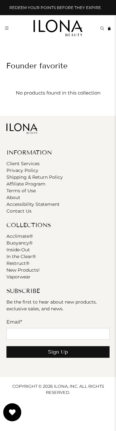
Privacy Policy (22, 170)
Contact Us (19, 211)
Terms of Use (21, 191)
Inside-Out (18, 250)
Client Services (23, 163)
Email (14, 322)
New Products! (23, 270)
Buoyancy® (19, 243)
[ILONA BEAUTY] (58, 28)
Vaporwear (18, 277)
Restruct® (17, 263)
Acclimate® (19, 236)
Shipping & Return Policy (34, 177)
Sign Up (58, 352)
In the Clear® (21, 256)
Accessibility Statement (33, 204)
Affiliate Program (25, 184)
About (13, 197)
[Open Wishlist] (12, 412)
